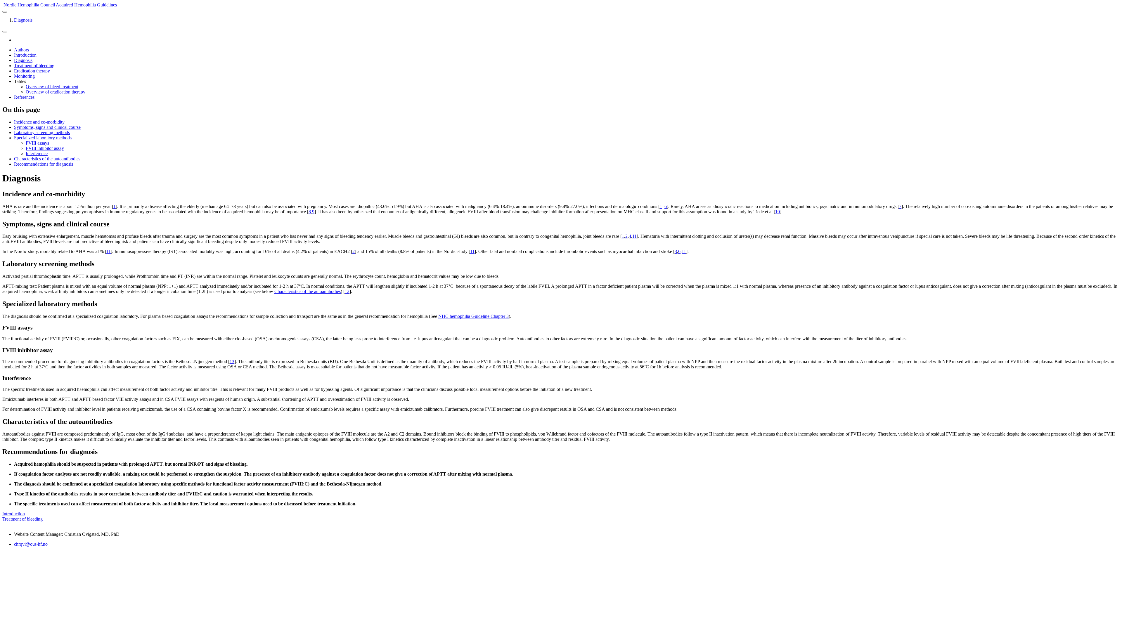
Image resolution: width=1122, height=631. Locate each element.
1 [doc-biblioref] (114, 206)
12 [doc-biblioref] (347, 291)
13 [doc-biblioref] (232, 361)
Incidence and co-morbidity (39, 121)
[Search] (4, 31)
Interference (37, 153)
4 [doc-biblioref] (630, 236)
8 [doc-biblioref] (310, 211)
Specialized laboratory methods (43, 137)
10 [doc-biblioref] (777, 211)
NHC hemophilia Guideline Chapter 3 (473, 316)
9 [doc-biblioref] (313, 211)
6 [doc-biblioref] (665, 206)
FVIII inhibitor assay (45, 148)
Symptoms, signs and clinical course (47, 127)
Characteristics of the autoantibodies (47, 158)
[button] (4, 12)
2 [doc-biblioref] (626, 236)
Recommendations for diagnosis (43, 164)
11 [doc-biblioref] (634, 236)
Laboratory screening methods (42, 132)
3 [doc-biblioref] (676, 251)
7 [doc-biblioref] (900, 206)
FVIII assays (37, 143)
